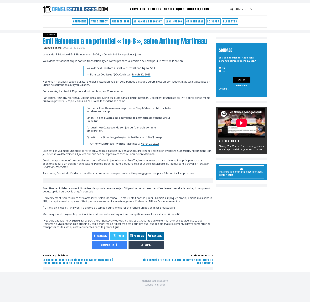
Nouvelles (137, 9)
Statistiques (174, 9)
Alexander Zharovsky (148, 21)
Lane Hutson (174, 21)
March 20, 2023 (141, 74)
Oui (223, 67)
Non (224, 71)
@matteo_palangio (114, 137)
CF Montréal (194, 21)
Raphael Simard (52, 47)
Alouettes (230, 21)
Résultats (241, 85)
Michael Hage (121, 21)
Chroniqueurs (198, 9)
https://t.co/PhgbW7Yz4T (141, 68)
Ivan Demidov (99, 21)
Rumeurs (154, 9)
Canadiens (80, 21)
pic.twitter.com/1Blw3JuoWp (144, 137)
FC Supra (213, 21)
